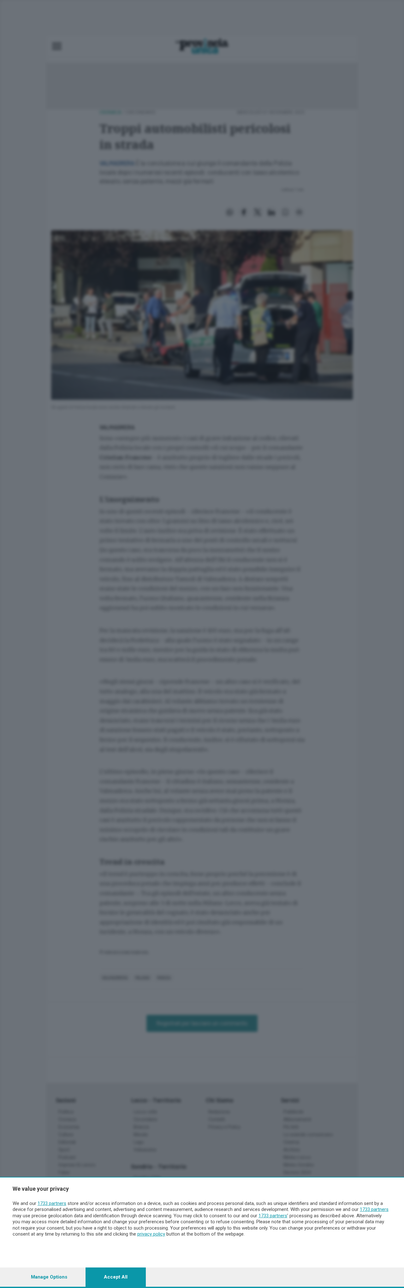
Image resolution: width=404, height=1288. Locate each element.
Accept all (116, 1277)
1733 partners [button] (52, 1203)
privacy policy (151, 1234)
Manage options (49, 1277)
